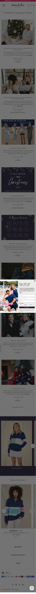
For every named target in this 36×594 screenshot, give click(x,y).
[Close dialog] (35, 281)
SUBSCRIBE (27, 307)
